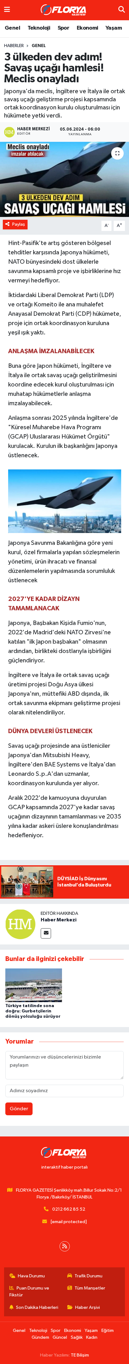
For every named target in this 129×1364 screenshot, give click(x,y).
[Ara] (121, 10)
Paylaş (18, 224)
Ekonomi (87, 28)
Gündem (40, 1337)
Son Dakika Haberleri (37, 1307)
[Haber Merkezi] (20, 924)
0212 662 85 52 (68, 1209)
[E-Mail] (46, 933)
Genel (12, 28)
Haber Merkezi (58, 919)
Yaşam (114, 28)
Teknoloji (39, 28)
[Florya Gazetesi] (64, 10)
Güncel (60, 1337)
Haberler (14, 46)
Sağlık (77, 1337)
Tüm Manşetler (90, 1288)
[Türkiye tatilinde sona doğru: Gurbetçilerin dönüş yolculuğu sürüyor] (33, 985)
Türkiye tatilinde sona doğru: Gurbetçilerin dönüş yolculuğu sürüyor (32, 1011)
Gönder (19, 1109)
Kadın (91, 1337)
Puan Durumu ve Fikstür (29, 1291)
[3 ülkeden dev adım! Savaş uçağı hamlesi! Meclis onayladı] (64, 179)
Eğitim (107, 1330)
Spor (64, 28)
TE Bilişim (80, 1355)
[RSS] (64, 1246)
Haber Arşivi (87, 1307)
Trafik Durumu (88, 1276)
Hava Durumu (31, 1276)
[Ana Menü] (7, 10)
